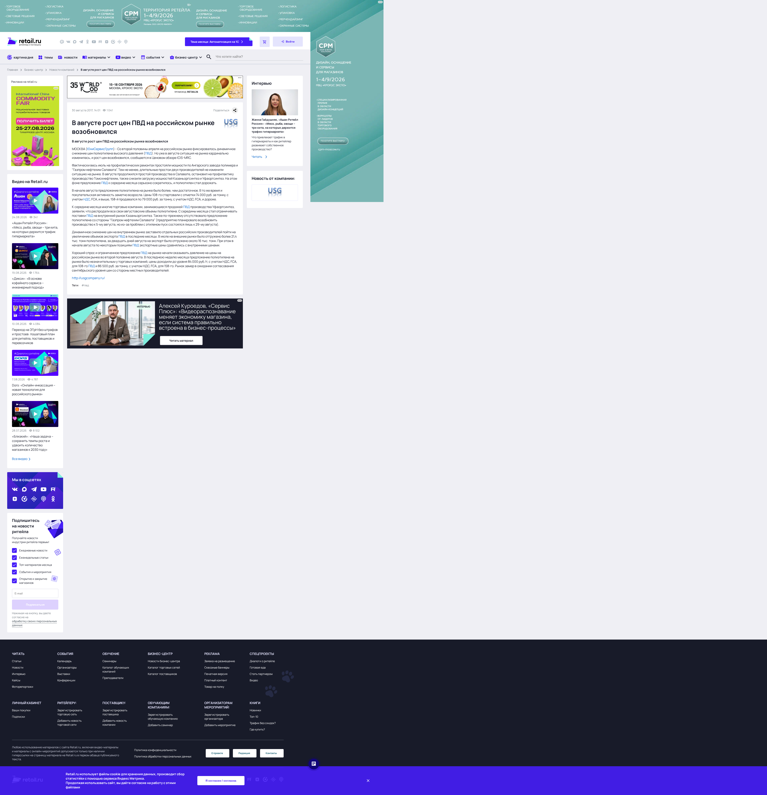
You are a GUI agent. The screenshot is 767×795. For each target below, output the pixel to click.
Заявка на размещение (219, 661)
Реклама (212, 654)
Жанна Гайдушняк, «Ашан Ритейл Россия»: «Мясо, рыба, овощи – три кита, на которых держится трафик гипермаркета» (275, 125)
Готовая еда (258, 667)
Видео (254, 680)
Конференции (66, 680)
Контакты (271, 753)
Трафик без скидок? (263, 723)
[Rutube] (100, 42)
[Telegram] (81, 42)
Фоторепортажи (22, 687)
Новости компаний (61, 70)
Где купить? (257, 729)
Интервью (18, 674)
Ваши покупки (21, 710)
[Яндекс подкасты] (113, 42)
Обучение (110, 654)
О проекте (217, 753)
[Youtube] (94, 42)
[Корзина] (265, 42)
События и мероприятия (35, 572)
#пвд (85, 285)
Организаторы (67, 667)
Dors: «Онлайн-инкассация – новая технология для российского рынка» (33, 389)
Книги (255, 703)
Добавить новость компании (114, 722)
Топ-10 (254, 716)
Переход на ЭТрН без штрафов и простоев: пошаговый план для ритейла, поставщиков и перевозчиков (35, 336)
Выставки (63, 674)
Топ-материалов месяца (35, 565)
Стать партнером (261, 674)
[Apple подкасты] (126, 42)
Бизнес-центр (33, 70)
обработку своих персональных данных (34, 623)
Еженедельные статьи (33, 557)
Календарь (64, 661)
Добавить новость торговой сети (69, 722)
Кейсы (16, 680)
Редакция (244, 753)
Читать (257, 156)
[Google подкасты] (119, 42)
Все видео (20, 459)
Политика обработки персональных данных (162, 756)
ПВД (148, 153)
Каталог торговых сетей (164, 667)
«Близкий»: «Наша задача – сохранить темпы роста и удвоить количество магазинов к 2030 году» (32, 443)
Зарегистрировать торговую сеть (69, 712)
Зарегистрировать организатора (216, 716)
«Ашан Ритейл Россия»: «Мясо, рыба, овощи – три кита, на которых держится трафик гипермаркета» (35, 229)
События (65, 654)
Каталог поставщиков (162, 674)
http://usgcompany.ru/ (88, 278)
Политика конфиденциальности (155, 750)
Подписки (18, 716)
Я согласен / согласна (221, 780)
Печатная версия (216, 674)
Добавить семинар (160, 725)
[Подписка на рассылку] (62, 42)
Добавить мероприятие (219, 725)
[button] (96, 57)
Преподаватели (112, 678)
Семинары (109, 661)
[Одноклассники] (87, 42)
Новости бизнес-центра (164, 661)
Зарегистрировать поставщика (114, 712)
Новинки (255, 710)
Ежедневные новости (33, 550)
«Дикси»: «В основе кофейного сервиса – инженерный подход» (28, 283)
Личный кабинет (26, 703)
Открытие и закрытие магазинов (33, 581)
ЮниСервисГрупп (100, 149)
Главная (12, 70)
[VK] (68, 42)
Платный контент (215, 680)
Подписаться (35, 604)
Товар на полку (214, 687)
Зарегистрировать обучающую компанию (163, 716)
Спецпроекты (262, 654)
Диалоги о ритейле (262, 661)
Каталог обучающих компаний (115, 669)
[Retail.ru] (30, 42)
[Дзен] (107, 42)
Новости (17, 667)
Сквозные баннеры (216, 667)
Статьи (16, 661)
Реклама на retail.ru (24, 82)
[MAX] (75, 42)
